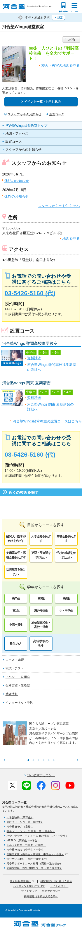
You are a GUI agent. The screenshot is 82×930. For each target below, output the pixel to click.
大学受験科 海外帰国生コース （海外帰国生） (34, 868)
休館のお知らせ (16, 181)
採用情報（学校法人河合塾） (41, 896)
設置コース (13, 141)
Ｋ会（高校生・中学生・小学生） (26, 845)
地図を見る (71, 238)
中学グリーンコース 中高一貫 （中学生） (31, 831)
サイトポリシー (59, 886)
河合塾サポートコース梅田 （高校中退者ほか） (34, 863)
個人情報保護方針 (20, 881)
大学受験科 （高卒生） (20, 817)
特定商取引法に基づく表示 (56, 881)
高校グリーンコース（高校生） (25, 822)
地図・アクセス (16, 133)
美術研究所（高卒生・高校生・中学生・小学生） (35, 854)
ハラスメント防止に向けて (29, 886)
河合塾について (51, 890)
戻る (71, 39)
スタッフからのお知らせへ (59, 206)
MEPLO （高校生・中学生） (23, 840)
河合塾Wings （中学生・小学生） (26, 849)
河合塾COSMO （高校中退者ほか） (28, 858)
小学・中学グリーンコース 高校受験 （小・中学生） (37, 835)
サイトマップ (29, 890)
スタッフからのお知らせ (23, 149)
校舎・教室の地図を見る (60, 65)
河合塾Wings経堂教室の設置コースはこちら (47, 421)
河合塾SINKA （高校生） (21, 826)
